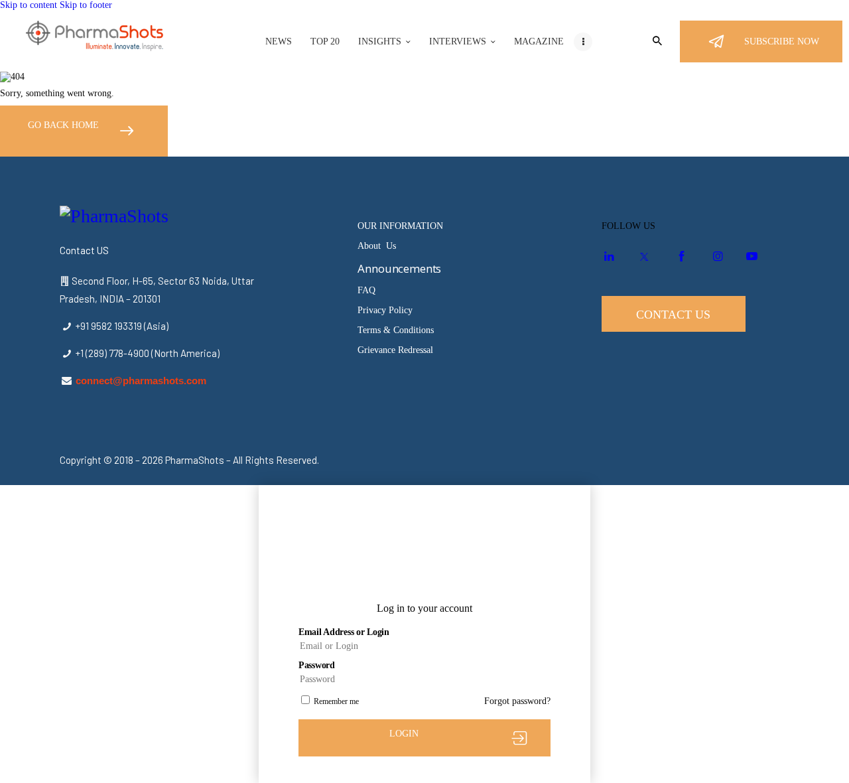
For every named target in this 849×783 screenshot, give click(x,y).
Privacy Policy (385, 310)
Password (316, 665)
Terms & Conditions (396, 330)
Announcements (399, 268)
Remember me (336, 701)
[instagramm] (716, 257)
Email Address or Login (343, 632)
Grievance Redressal (395, 350)
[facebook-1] (679, 257)
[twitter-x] (643, 257)
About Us (377, 246)
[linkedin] (607, 257)
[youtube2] (751, 257)
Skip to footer (86, 5)
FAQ (366, 290)
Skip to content (28, 5)
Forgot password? (517, 701)
